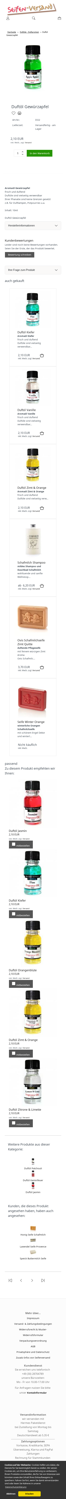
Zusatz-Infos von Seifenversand (33, 1357)
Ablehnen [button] (11, 1494)
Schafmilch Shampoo (31, 562)
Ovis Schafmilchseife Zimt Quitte (31, 642)
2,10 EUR (14, 834)
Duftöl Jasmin (18, 831)
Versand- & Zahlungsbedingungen (33, 1323)
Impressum (33, 1318)
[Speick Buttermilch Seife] (33, 1254)
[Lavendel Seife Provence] (33, 1242)
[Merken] (13, 114)
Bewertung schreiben (19, 254)
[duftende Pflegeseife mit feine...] (33, 635)
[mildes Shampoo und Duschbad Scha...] (33, 557)
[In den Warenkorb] (42, 355)
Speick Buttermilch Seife (33, 1258)
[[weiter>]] (32, 1282)
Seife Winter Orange (31, 722)
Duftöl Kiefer (25, 332)
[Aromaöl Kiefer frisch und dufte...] (33, 326)
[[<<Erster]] (10, 1282)
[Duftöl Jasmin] (33, 1188)
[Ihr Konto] (7, 19)
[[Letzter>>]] (43, 1282)
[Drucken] (19, 114)
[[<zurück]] (21, 1282)
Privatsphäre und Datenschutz (33, 1352)
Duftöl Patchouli (33, 1168)
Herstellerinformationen (21, 225)
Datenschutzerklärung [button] (15, 1486)
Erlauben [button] (29, 1494)
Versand (28, 142)
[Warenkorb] (59, 19)
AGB (33, 1346)
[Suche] (33, 19)
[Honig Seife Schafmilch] (33, 1230)
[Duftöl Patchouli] (33, 1164)
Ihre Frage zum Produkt (21, 270)
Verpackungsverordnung (33, 1340)
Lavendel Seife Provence (33, 1246)
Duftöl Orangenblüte (23, 970)
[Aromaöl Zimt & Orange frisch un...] (33, 482)
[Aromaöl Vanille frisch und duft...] (33, 404)
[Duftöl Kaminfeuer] (33, 1176)
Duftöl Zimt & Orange (31, 488)
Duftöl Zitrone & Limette (25, 1109)
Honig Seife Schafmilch (33, 1234)
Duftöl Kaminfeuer (33, 1180)
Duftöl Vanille (26, 410)
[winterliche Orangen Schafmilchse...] (33, 716)
